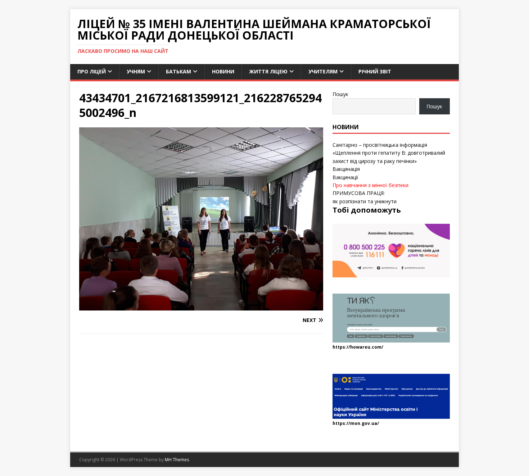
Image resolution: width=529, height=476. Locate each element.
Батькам (178, 71)
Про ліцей (91, 71)
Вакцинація (346, 169)
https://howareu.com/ (358, 347)
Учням (136, 71)
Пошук (340, 94)
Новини (223, 71)
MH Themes (177, 460)
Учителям (323, 71)
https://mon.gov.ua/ (356, 423)
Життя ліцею (268, 71)
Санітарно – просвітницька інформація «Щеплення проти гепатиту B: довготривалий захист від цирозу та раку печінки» (389, 152)
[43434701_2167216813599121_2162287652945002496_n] (201, 306)
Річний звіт (374, 71)
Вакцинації (345, 177)
